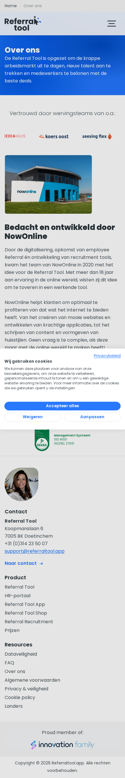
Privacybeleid (107, 356)
